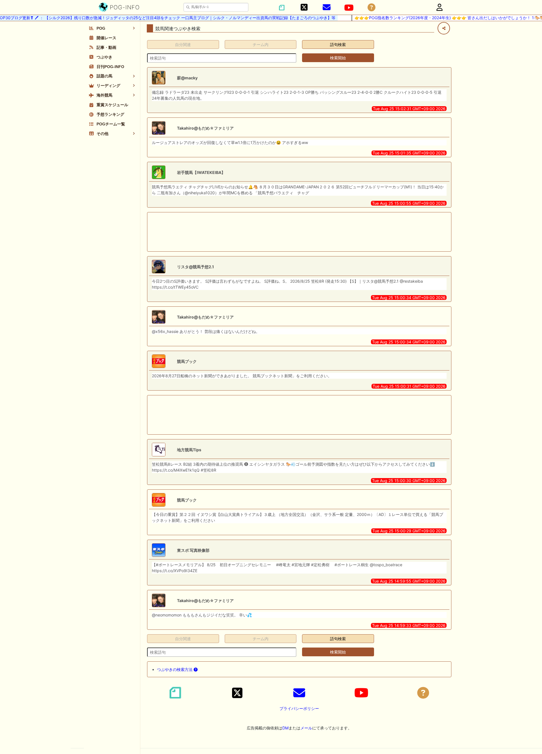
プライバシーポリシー (299, 708)
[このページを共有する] (444, 28)
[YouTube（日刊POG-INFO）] (348, 7)
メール (306, 727)
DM (285, 727)
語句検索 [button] (338, 44)
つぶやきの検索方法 (175, 669)
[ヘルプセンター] (371, 7)
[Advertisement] (299, 232)
